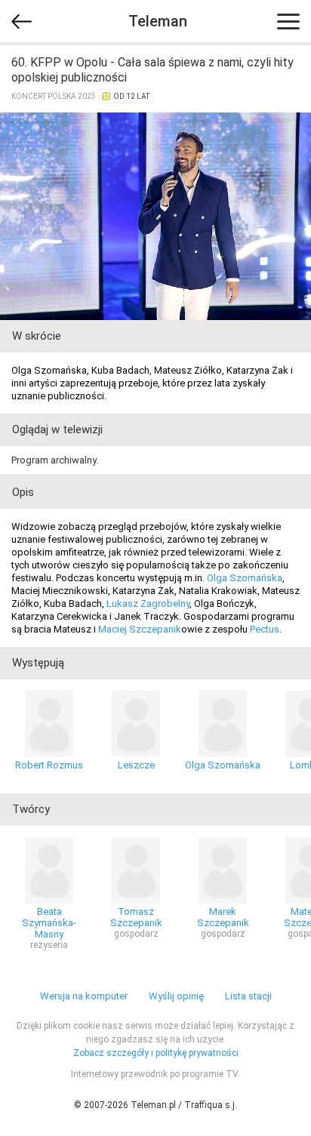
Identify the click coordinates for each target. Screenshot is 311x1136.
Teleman (157, 21)
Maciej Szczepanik (139, 629)
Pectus (264, 629)
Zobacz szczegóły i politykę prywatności (156, 1053)
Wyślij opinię (176, 996)
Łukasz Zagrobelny (147, 603)
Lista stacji (248, 996)
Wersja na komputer (84, 996)
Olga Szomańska (244, 577)
